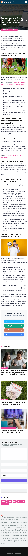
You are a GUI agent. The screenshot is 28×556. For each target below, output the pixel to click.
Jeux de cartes (21, 501)
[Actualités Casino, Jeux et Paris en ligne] (7, 1)
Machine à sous (5, 503)
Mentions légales (10, 553)
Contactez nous (18, 553)
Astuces (9, 501)
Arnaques (4, 501)
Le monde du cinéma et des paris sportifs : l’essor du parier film (12, 431)
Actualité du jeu (5, 29)
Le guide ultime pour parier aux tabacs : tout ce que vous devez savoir (14, 403)
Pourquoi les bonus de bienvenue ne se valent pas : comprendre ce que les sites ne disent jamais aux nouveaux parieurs (14, 373)
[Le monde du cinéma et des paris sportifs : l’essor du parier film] (14, 419)
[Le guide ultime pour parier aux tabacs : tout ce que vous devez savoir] (14, 390)
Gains (14, 501)
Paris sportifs (13, 29)
